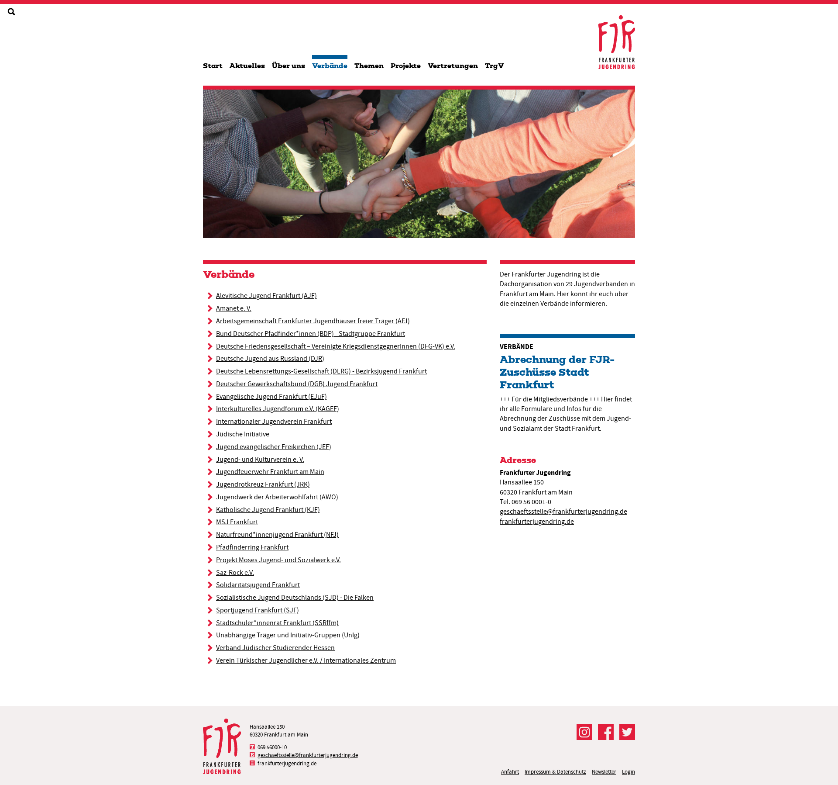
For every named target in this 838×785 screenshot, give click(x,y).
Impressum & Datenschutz (555, 771)
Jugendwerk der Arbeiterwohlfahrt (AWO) (277, 497)
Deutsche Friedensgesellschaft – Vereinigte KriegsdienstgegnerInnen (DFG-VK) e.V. (335, 346)
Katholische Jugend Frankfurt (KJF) (268, 509)
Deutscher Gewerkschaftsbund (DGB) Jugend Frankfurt (297, 384)
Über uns (288, 66)
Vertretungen (453, 66)
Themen (369, 66)
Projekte (406, 66)
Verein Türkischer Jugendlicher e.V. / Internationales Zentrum (306, 660)
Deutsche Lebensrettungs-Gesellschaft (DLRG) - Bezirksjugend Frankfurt (321, 371)
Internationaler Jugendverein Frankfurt (274, 421)
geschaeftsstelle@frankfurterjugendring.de (563, 511)
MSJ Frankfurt (237, 522)
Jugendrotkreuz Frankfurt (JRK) (263, 484)
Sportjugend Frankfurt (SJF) (257, 610)
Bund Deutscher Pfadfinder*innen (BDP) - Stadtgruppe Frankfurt (310, 333)
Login (628, 771)
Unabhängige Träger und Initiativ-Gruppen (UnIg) (288, 635)
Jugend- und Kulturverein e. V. (260, 459)
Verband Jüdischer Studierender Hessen (275, 647)
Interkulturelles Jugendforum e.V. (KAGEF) (277, 409)
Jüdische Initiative (242, 434)
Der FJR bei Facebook (606, 732)
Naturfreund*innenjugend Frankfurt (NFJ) (277, 534)
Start (213, 66)
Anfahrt (510, 771)
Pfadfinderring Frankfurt (252, 547)
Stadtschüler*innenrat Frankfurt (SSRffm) (277, 623)
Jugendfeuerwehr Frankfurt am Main (270, 471)
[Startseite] (616, 42)
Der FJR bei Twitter (627, 732)
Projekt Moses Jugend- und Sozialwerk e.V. (278, 560)
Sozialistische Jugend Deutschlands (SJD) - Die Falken (295, 597)
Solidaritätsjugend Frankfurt (258, 585)
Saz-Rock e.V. (235, 572)
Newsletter (604, 771)
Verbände (329, 66)
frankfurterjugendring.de (537, 521)
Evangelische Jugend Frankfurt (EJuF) (271, 396)
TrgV (494, 66)
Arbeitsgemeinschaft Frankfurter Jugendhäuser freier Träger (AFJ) (313, 321)
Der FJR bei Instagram (584, 732)
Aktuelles (247, 66)
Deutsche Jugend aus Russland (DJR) (270, 358)
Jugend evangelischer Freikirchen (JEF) (273, 447)
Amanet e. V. (233, 308)
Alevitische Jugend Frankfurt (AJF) (266, 295)
